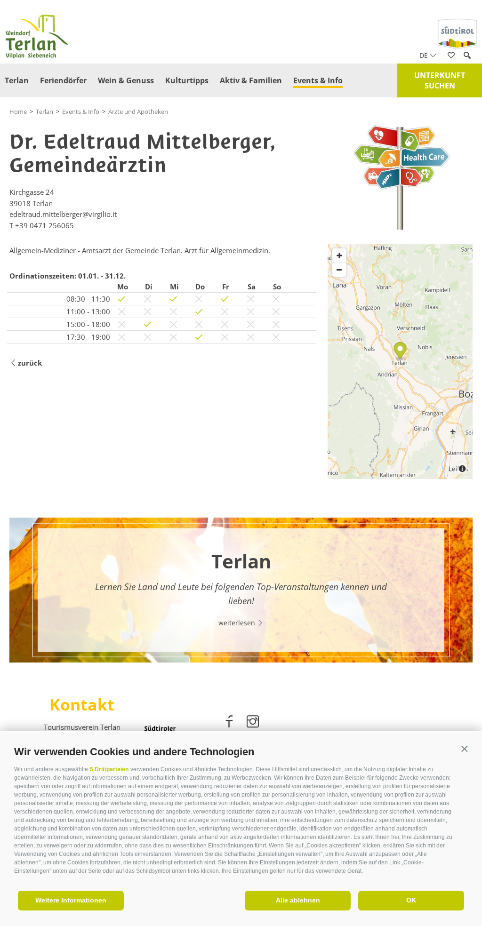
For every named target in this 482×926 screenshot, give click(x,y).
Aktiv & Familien (251, 80)
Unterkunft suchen (439, 80)
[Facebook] (230, 723)
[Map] (400, 361)
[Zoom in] (339, 255)
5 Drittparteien (109, 769)
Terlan (17, 80)
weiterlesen (237, 622)
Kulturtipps (187, 80)
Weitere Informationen (70, 900)
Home (18, 111)
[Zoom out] (339, 270)
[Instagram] (253, 723)
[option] (241, 590)
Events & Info (318, 80)
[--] (400, 175)
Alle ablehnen (298, 900)
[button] (464, 749)
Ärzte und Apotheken (138, 111)
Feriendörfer (63, 80)
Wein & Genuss (126, 80)
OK (411, 900)
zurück (30, 362)
